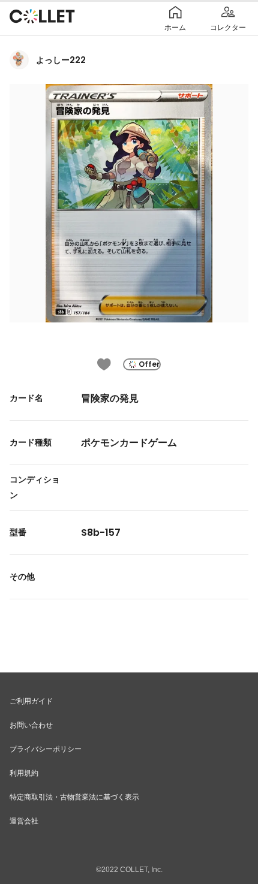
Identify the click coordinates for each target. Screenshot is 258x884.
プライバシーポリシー (46, 749)
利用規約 (24, 773)
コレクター (228, 27)
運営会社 (24, 821)
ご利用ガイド (31, 701)
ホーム (175, 27)
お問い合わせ (31, 725)
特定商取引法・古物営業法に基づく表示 (74, 797)
